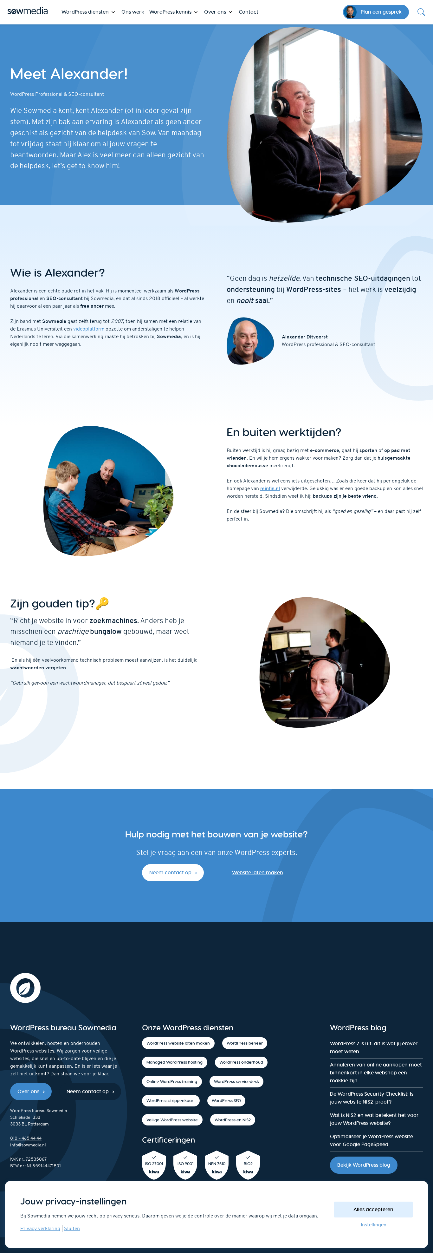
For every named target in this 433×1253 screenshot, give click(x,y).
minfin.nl (270, 488)
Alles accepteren (373, 1209)
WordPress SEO (226, 1100)
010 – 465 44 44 (26, 1138)
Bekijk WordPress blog (363, 1165)
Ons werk (132, 12)
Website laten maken (257, 872)
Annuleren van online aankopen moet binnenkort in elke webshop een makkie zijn (376, 1072)
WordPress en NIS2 (233, 1120)
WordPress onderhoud (241, 1062)
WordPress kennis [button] (170, 12)
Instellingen (373, 1225)
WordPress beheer (245, 1043)
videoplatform (88, 329)
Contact (248, 12)
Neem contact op (170, 872)
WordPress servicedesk (236, 1081)
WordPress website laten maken (178, 1043)
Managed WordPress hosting (174, 1062)
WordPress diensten (85, 12)
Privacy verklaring (40, 1228)
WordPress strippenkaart (170, 1100)
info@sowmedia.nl (28, 1145)
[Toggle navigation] (421, 12)
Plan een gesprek (381, 12)
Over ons (28, 1091)
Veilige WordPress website (172, 1120)
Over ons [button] (215, 12)
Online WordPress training (171, 1081)
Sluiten (72, 1228)
